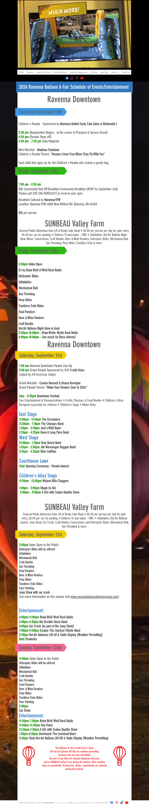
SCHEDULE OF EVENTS (74, 784)
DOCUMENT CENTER (116, 792)
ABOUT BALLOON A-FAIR (34, 784)
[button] (128, 65)
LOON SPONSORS (77, 788)
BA (62, 788)
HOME (34, 780)
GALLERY (34, 788)
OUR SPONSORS (116, 780)
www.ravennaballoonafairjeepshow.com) (95, 597)
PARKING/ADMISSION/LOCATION (74, 792)
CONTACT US (116, 784)
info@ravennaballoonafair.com (79, 803)
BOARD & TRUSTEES (116, 788)
